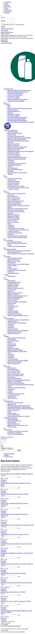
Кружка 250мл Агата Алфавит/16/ (16, 543)
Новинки (6, 5)
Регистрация (4, 30)
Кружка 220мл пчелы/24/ (13, 573)
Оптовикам (7, 9)
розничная (4, 438)
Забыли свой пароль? (7, 28)
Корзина (3, 40)
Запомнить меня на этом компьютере (13, 24)
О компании (7, 2)
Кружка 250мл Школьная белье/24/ (16, 582)
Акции (6, 3)
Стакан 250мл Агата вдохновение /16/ (17, 525)
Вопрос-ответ (8, 11)
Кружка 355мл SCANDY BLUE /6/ (17, 564)
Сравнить (3, 481)
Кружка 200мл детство (13, 592)
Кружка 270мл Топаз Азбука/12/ (16, 601)
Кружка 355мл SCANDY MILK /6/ (17, 473)
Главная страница (9, 453)
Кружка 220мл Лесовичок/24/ (15, 494)
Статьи (6, 8)
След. (13, 621)
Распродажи (7, 6)
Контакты (7, 12)
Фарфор (6, 455)
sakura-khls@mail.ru (15, 626)
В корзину (4, 480)
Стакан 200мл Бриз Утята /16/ (14, 534)
